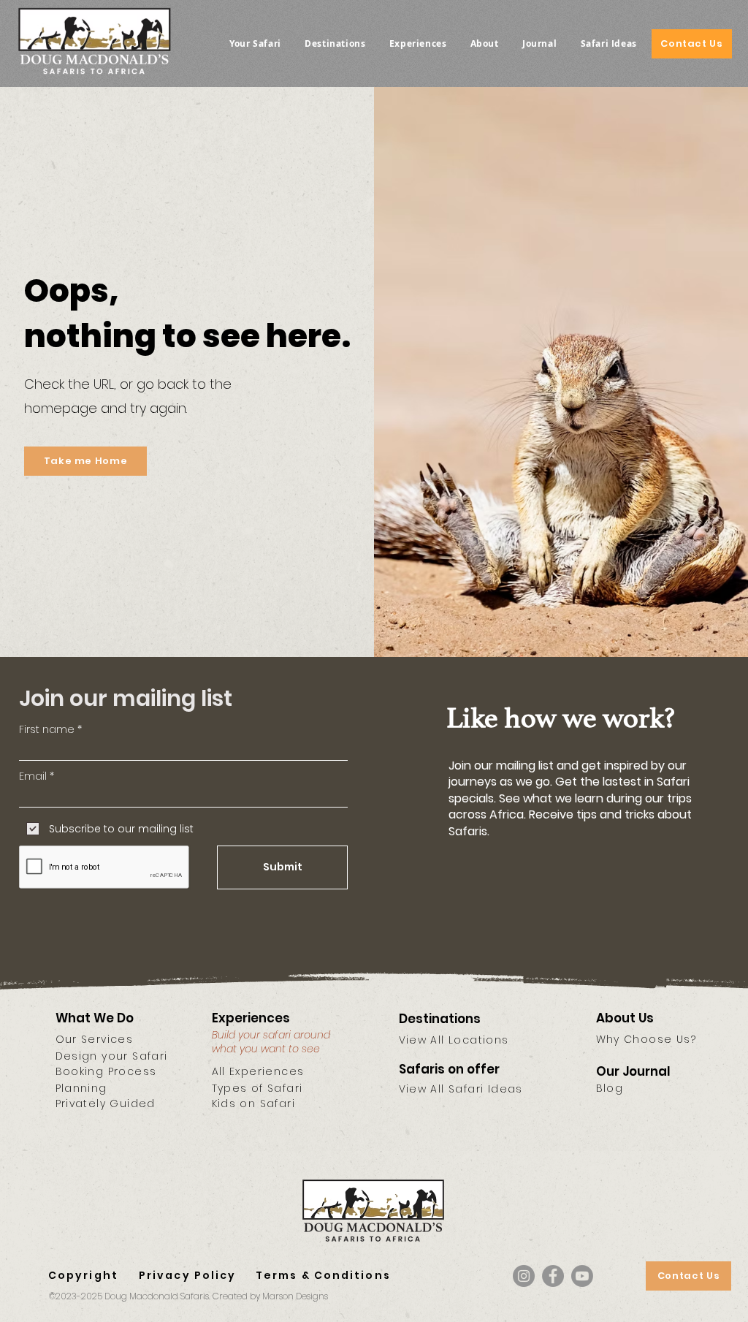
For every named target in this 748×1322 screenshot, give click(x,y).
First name (47, 729)
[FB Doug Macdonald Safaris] (553, 1276)
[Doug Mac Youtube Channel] (582, 1276)
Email (33, 776)
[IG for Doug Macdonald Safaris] (524, 1276)
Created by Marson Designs (269, 1296)
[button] (255, 43)
